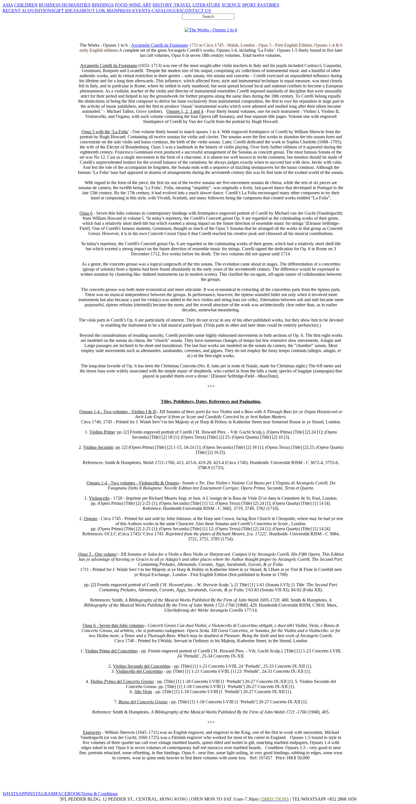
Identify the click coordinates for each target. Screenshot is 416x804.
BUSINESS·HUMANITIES (65, 5)
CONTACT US (196, 10)
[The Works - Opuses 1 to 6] (211, 29)
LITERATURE (206, 5)
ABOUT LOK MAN (98, 10)
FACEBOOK (68, 793)
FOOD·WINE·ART (133, 5)
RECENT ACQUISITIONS (28, 10)
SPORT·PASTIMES (260, 5)
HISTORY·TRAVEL (172, 5)
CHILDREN (26, 5)
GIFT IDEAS (66, 10)
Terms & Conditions (100, 793)
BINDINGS (103, 5)
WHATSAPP (15, 793)
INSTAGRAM (41, 793)
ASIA (8, 5)
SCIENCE (231, 5)
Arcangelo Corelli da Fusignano (159, 45)
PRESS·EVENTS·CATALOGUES (149, 10)
